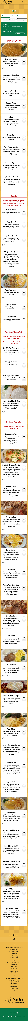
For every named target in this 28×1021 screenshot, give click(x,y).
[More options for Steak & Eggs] (24, 731)
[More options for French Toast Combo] (24, 165)
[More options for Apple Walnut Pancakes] (24, 149)
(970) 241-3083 (14, 953)
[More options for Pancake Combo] (24, 105)
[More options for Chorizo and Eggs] (24, 519)
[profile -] (22, 2)
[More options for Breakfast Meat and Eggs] (24, 350)
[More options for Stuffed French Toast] (24, 179)
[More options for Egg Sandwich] (24, 784)
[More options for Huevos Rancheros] (24, 618)
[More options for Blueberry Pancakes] (24, 93)
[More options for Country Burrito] (24, 488)
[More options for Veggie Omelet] (24, 224)
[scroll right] (25, 16)
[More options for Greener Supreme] (24, 552)
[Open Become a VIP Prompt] (14, 1019)
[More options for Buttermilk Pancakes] (24, 61)
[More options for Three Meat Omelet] (24, 292)
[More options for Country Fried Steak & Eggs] (24, 403)
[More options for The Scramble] (24, 572)
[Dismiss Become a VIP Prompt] (25, 1011)
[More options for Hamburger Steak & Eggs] (24, 377)
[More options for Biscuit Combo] (24, 666)
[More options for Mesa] (24, 119)
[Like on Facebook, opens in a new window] (14, 939)
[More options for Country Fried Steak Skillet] (24, 587)
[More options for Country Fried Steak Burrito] (24, 747)
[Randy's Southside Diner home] (7, 2)
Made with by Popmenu (10, 935)
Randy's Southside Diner (14, 1000)
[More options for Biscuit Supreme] (24, 891)
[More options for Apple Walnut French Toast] (24, 77)
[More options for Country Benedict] (24, 765)
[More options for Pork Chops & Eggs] (24, 436)
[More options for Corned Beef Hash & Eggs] (24, 698)
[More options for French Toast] (24, 137)
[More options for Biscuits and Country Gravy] (24, 864)
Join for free (20, 33)
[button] (14, 57)
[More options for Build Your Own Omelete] (24, 254)
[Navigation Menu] (26, 2)
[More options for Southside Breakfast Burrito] (24, 467)
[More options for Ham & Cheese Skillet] (24, 848)
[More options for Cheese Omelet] (24, 319)
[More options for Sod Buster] (24, 637)
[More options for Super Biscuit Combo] (24, 910)
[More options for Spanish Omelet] (24, 306)
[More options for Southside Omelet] (24, 238)
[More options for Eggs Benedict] (24, 814)
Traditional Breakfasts (9, 20)
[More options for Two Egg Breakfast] (24, 364)
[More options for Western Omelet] (24, 212)
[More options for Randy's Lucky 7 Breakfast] (24, 832)
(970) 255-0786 (14, 984)
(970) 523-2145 (14, 968)
